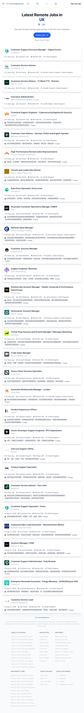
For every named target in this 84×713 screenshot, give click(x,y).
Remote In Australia (61, 649)
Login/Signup (44, 636)
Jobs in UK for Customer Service (22, 636)
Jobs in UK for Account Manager (21, 645)
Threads (62, 681)
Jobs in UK (43, 684)
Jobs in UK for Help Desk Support (22, 661)
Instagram (62, 678)
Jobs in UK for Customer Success (22, 664)
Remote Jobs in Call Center (20, 690)
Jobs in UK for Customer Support (22, 639)
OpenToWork (44, 652)
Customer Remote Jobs (63, 642)
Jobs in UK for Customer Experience (23, 649)
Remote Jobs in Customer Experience (23, 687)
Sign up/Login (76, 4)
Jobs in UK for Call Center (19, 652)
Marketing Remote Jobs (63, 658)
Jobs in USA (44, 675)
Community (43, 655)
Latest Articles (44, 645)
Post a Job (43, 649)
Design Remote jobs (61, 655)
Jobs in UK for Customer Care (21, 655)
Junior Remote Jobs (61, 645)
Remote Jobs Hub (61, 639)
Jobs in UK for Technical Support (22, 642)
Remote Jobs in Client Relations (21, 697)
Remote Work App (61, 636)
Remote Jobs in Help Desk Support (22, 700)
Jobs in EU (43, 678)
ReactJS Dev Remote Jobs (64, 652)
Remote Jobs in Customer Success (22, 703)
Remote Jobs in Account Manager (22, 684)
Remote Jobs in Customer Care (21, 693)
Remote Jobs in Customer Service (22, 675)
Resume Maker (44, 658)
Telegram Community (66, 684)
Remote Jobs (44, 642)
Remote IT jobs (60, 661)
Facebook (62, 675)
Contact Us (43, 639)
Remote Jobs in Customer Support (22, 678)
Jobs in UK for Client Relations (21, 658)
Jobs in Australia (45, 681)
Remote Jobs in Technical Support (22, 681)
